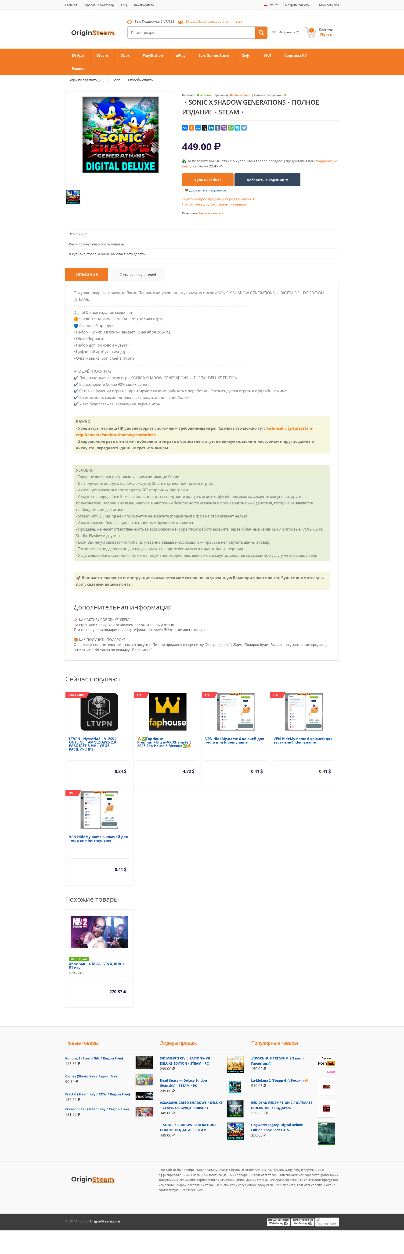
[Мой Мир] (198, 128)
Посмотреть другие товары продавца (214, 204)
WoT (267, 55)
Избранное (288, 32)
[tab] (87, 274)
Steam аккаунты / (210, 213)
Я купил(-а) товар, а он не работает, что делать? (107, 254)
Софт (246, 55)
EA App (78, 55)
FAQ (124, 5)
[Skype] (237, 128)
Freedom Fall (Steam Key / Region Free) (97, 1109)
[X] (204, 128)
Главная (71, 5)
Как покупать (144, 5)
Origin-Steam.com (105, 1221)
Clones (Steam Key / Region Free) (92, 1076)
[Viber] (224, 128)
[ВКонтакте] (185, 128)
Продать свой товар (99, 5)
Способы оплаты (140, 80)
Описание (87, 274)
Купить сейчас (207, 179)
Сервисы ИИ (295, 55)
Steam (102, 55)
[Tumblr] (217, 128)
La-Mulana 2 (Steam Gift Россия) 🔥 (280, 1080)
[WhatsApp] (231, 128)
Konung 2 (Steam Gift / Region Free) (94, 1058)
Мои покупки (329, 5)
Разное (78, 68)
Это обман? (78, 234)
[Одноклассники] (191, 128)
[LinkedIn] (211, 128)
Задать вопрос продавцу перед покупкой (217, 199)
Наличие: (188, 95)
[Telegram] (244, 128)
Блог (116, 80)
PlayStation (153, 55)
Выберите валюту (296, 5)
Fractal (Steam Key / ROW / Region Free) (97, 1094)
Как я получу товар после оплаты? (96, 244)
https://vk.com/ (215, 21)
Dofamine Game (240, 95)
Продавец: (221, 95)
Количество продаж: (268, 95)
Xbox (125, 55)
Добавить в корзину (266, 179)
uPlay (181, 55)
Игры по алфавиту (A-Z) (86, 80)
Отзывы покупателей (138, 274)
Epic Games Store (213, 55)
